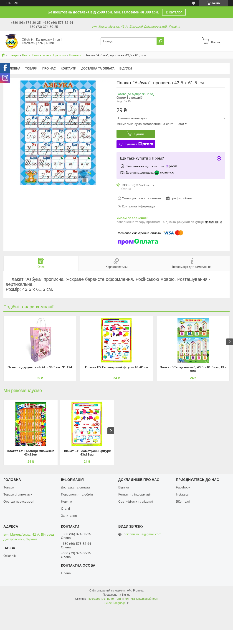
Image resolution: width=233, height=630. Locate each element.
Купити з (131, 144)
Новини (66, 501)
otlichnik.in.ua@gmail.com (142, 534)
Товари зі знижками (17, 494)
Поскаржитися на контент (104, 598)
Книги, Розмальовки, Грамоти (44, 55)
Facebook (183, 487)
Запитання (69, 515)
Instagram (183, 494)
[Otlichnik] (11, 41)
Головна (13, 68)
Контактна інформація (135, 494)
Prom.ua (138, 590)
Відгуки (125, 68)
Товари (13, 55)
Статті (65, 508)
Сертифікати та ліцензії (135, 501)
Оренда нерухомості (18, 501)
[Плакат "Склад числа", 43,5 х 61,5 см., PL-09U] (193, 340)
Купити (139, 134)
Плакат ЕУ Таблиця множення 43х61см (30, 452)
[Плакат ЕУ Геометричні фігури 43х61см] (116, 340)
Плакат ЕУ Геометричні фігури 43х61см (116, 367)
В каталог (174, 12)
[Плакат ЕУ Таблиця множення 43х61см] (30, 424)
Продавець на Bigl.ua (116, 594)
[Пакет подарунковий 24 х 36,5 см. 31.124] (40, 340)
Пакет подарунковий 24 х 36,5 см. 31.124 (40, 367)
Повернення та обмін (77, 494)
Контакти (68, 68)
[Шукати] (160, 41)
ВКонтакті (183, 501)
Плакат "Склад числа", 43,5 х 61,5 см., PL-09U (193, 369)
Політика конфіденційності (140, 598)
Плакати (75, 55)
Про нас (49, 68)
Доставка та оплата (97, 68)
